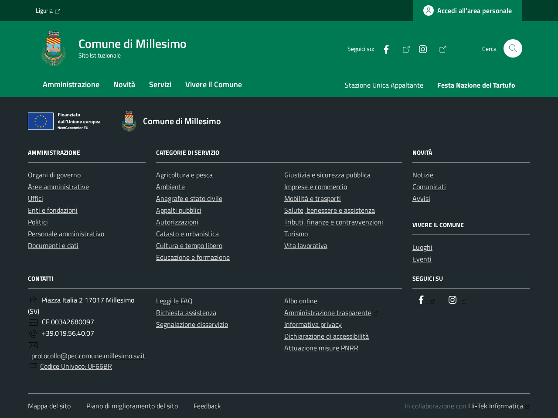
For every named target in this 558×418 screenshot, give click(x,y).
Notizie (422, 175)
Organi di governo (54, 175)
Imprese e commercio (315, 186)
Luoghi (422, 247)
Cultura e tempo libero (189, 245)
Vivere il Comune (213, 84)
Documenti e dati (53, 245)
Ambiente (170, 186)
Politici (38, 222)
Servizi (160, 84)
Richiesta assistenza (186, 312)
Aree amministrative (58, 186)
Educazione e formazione (193, 257)
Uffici (35, 198)
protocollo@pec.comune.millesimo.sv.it (88, 355)
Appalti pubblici (178, 210)
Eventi (422, 259)
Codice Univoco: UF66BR (76, 366)
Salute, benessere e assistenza (329, 210)
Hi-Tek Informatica (495, 406)
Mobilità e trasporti (312, 198)
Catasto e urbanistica (187, 233)
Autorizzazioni (177, 222)
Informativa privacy (313, 324)
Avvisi (421, 198)
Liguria (44, 10)
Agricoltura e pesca (184, 175)
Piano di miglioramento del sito (132, 406)
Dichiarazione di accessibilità (326, 336)
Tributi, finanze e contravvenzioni (333, 222)
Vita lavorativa (305, 245)
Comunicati (429, 186)
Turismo (296, 233)
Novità (124, 84)
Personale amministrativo (66, 233)
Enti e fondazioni (53, 210)
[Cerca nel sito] (513, 48)
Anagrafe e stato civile (189, 198)
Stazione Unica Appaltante (384, 85)
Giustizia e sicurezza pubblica (327, 175)
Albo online (300, 301)
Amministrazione (71, 84)
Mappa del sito (49, 406)
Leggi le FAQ (174, 301)
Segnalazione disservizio (192, 324)
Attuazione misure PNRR (321, 348)
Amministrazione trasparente (327, 312)
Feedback (207, 406)
